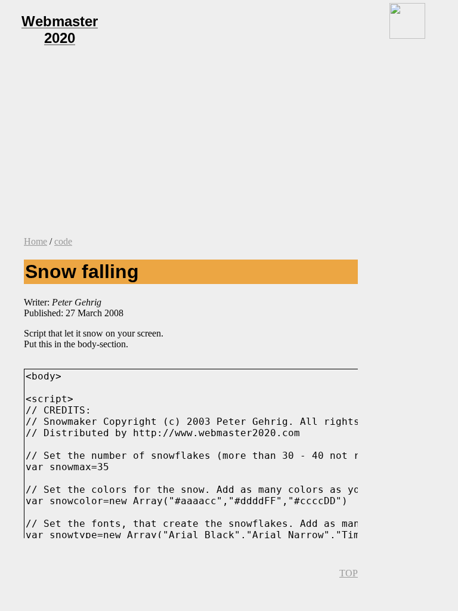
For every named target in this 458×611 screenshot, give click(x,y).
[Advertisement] (229, 143)
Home (35, 241)
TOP (348, 573)
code (63, 241)
